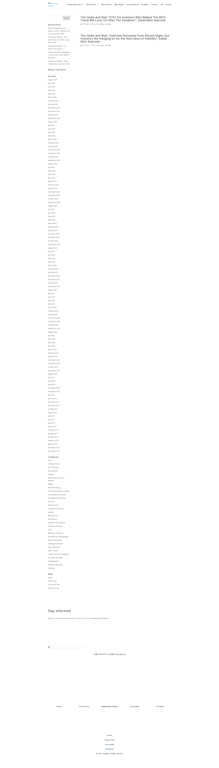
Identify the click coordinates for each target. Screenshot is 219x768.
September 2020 (54, 328)
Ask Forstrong (53, 467)
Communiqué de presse (56, 495)
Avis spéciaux (53, 471)
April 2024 (51, 178)
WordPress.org (53, 588)
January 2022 (52, 272)
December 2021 (54, 276)
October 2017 (53, 409)
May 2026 (51, 90)
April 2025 (51, 136)
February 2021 (53, 311)
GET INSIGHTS (158, 611)
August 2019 (52, 374)
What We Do (106, 5)
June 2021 (51, 297)
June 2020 (51, 339)
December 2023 (54, 192)
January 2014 (52, 444)
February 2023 (53, 227)
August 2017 (52, 412)
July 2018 (51, 395)
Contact (154, 5)
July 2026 (51, 83)
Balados (51, 474)
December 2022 (54, 234)
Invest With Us (133, 5)
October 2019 (53, 367)
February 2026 (53, 101)
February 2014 (53, 440)
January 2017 (52, 433)
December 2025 (54, 108)
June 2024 (51, 171)
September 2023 (54, 202)
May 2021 (51, 300)
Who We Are (91, 5)
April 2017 (51, 423)
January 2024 (52, 188)
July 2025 (51, 125)
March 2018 (52, 398)
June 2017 (51, 419)
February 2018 (53, 402)
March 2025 (52, 139)
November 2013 (54, 451)
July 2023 (51, 209)
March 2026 (52, 97)
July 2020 (51, 335)
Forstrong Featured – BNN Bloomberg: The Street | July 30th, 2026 (58, 40)
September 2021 (54, 286)
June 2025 (51, 129)
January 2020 (52, 356)
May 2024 (51, 174)
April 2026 (51, 94)
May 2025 (51, 132)
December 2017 (54, 405)
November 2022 (54, 237)
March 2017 (52, 426)
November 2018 (54, 391)
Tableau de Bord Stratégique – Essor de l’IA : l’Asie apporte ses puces (58, 55)
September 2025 (54, 118)
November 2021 (54, 279)
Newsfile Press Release (56, 523)
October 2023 (53, 199)
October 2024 (53, 157)
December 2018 (54, 388)
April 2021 (51, 304)
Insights (145, 5)
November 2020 (54, 321)
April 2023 (51, 220)
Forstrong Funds (74, 5)
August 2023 (52, 206)
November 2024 (54, 153)
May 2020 (51, 342)
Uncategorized (53, 561)
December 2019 (54, 360)
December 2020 (54, 318)
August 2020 (52, 332)
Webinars (51, 568)
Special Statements (55, 540)
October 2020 (53, 325)
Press (93, 24)
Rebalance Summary (55, 533)
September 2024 (54, 160)
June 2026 (51, 87)
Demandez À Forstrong (56, 498)
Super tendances (54, 547)
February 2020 (53, 353)
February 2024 (53, 185)
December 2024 (54, 150)
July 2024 (51, 167)
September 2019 (54, 370)
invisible (51, 512)
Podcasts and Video (55, 526)
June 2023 (51, 213)
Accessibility (134, 706)
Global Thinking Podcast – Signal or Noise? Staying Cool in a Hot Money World (58, 31)
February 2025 (53, 143)
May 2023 (51, 216)
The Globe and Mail (103, 24)
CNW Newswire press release (59, 491)
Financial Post (53, 505)
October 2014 (53, 437)
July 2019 (51, 377)
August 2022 (52, 248)
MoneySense (52, 515)
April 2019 (51, 384)
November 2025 (54, 111)
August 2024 (52, 164)
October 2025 (53, 115)
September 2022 (54, 244)
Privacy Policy (84, 706)
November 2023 (54, 195)
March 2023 (52, 223)
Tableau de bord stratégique (58, 554)
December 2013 (54, 447)
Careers (59, 706)
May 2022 (51, 258)
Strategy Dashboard (55, 544)
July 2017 (51, 416)
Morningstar (52, 519)
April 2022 (51, 262)
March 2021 (52, 307)
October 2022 (53, 241)
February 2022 (53, 269)
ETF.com (51, 501)
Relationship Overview (109, 706)
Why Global (119, 5)
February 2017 (53, 430)
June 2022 (51, 255)
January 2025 (52, 146)
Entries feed (52, 581)
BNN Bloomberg (54, 487)
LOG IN (168, 5)
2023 (50, 460)
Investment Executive (56, 509)
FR (162, 5)
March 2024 (52, 181)
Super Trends (53, 550)
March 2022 (52, 265)
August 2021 (52, 290)
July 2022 (51, 251)
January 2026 (52, 104)
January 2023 (52, 230)
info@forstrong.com (117, 654)
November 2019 (54, 363)
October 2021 (53, 283)
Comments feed (54, 584)
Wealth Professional (55, 565)
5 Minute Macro (54, 464)
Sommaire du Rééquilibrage (58, 537)
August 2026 (52, 80)
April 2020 (51, 346)
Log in (50, 577)
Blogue (50, 484)
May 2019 (51, 381)
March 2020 (52, 349)
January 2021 (52, 314)
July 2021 (51, 293)
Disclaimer (160, 706)
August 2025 (52, 122)
